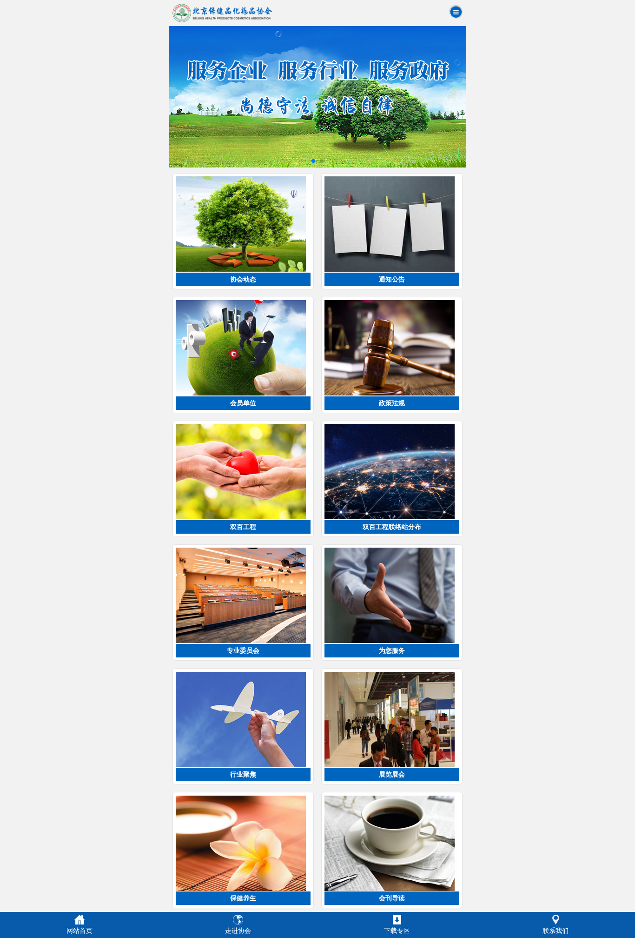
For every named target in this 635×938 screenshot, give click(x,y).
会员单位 (243, 403)
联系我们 (555, 930)
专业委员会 (243, 650)
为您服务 (392, 650)
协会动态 (243, 279)
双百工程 (243, 526)
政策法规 (392, 403)
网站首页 (79, 930)
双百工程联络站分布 (392, 526)
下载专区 (397, 930)
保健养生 (243, 898)
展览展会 (392, 774)
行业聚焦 (243, 774)
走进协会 (238, 930)
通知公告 (392, 279)
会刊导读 (392, 898)
